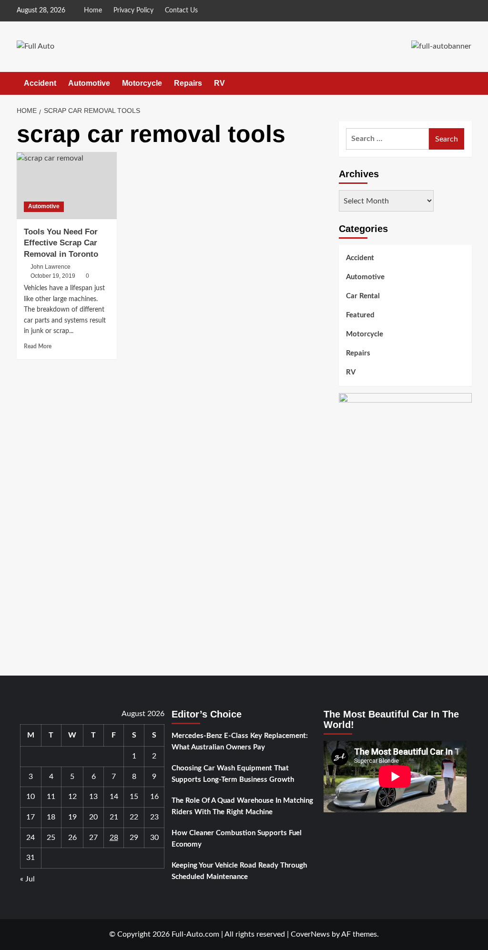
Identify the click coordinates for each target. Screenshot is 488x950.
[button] (466, 83)
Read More (37, 346)
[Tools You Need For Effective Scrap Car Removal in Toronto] (67, 185)
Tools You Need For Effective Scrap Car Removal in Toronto (61, 243)
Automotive (89, 83)
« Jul (27, 879)
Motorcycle (142, 83)
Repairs (188, 83)
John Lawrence (50, 266)
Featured (360, 315)
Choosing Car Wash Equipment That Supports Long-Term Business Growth (233, 774)
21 (114, 817)
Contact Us (181, 10)
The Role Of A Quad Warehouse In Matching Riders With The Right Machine (242, 806)
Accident (40, 83)
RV (219, 83)
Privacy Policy (133, 10)
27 (93, 837)
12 (72, 796)
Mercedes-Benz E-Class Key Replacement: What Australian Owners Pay (240, 741)
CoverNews (310, 934)
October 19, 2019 (52, 276)
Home (93, 10)
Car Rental (363, 296)
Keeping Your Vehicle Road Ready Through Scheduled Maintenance (239, 871)
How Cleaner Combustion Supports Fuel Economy (237, 838)
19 (72, 817)
